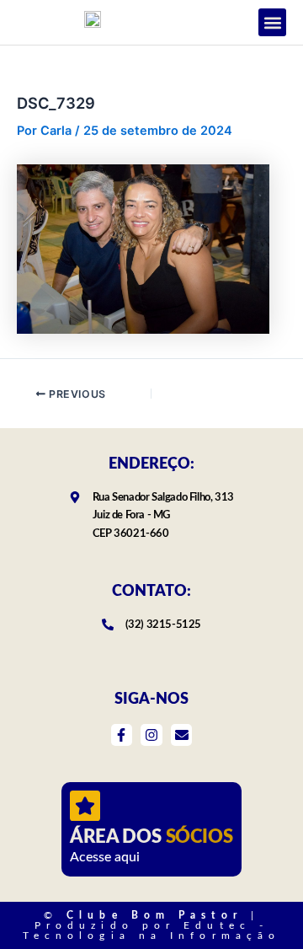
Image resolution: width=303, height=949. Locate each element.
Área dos (151, 837)
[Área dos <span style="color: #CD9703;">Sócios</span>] (85, 806)
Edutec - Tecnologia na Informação (151, 930)
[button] (272, 22)
